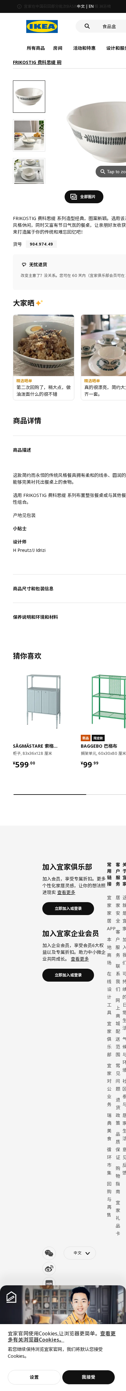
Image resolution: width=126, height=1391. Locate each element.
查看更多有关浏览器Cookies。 (62, 1336)
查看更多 (66, 892)
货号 (17, 244)
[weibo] (49, 1268)
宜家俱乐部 (109, 1039)
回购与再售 (109, 1199)
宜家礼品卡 (118, 1218)
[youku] (49, 1284)
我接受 (88, 1377)
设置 (34, 1377)
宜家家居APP (111, 913)
